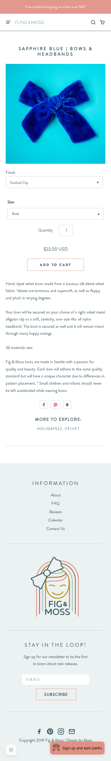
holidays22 (49, 428)
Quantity (45, 230)
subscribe (56, 694)
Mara (88, 740)
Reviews (55, 512)
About (56, 495)
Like (44, 404)
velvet (72, 428)
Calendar (55, 520)
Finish (10, 172)
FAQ (55, 503)
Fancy (67, 404)
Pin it (55, 404)
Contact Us (55, 529)
